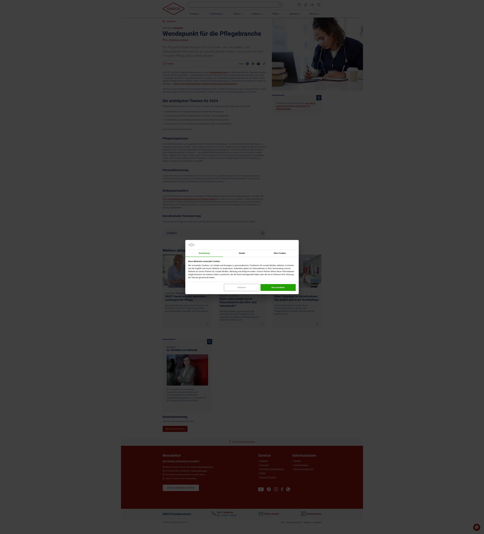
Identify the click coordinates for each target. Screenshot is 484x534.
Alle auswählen (278, 287)
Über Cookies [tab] (280, 253)
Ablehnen (241, 287)
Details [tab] (242, 253)
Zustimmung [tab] (204, 253)
